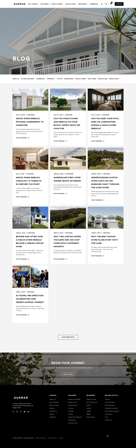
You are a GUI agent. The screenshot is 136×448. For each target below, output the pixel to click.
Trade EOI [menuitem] (52, 417)
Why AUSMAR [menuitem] (54, 402)
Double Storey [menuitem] (72, 405)
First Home (92, 78)
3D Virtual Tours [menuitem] (92, 402)
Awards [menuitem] (51, 408)
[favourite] (111, 4)
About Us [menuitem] (52, 399)
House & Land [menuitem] (72, 423)
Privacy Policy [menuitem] (52, 438)
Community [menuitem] (53, 411)
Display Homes (80, 78)
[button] (68, 337)
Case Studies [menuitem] (91, 417)
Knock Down (114, 78)
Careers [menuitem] (51, 414)
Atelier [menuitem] (89, 405)
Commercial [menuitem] (72, 420)
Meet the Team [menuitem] (54, 405)
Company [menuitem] (52, 395)
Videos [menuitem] (89, 411)
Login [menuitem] (61, 438)
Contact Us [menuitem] (108, 420)
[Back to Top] (107, 436)
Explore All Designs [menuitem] (74, 399)
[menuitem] (33, 4)
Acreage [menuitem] (70, 411)
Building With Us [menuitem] (111, 395)
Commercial (40, 78)
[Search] (106, 4)
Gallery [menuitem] (89, 408)
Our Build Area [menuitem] (110, 402)
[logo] (20, 398)
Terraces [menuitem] (70, 408)
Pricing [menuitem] (107, 399)
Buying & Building (27, 78)
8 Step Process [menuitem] (110, 405)
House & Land (103, 78)
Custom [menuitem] (70, 414)
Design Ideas (68, 78)
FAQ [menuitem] (106, 417)
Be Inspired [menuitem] (91, 395)
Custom (59, 78)
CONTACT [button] (119, 4)
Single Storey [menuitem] (72, 402)
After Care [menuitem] (108, 414)
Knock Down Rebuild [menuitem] (75, 417)
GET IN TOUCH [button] (68, 374)
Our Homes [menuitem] (72, 395)
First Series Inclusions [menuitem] (112, 411)
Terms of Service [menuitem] (40, 438)
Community (51, 78)
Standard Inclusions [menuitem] (111, 408)
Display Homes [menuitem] (91, 399)
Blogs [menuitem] (88, 414)
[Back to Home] (19, 5)
